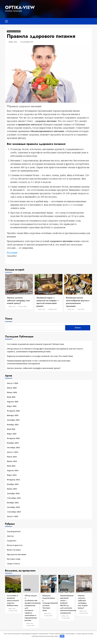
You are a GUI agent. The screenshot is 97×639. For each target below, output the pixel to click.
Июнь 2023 (12, 489)
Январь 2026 (12, 415)
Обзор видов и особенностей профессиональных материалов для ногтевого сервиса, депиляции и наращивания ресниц (45, 350)
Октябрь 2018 (13, 507)
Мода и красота (14, 545)
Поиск (8, 318)
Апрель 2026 (12, 401)
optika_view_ (13, 42)
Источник (12, 252)
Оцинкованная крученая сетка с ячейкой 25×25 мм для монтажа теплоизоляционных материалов (38, 362)
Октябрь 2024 (13, 447)
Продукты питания (14, 31)
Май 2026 (11, 397)
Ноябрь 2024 (12, 443)
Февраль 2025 (13, 438)
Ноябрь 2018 (12, 502)
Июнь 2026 (12, 392)
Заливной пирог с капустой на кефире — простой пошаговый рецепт (47, 301)
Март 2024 (11, 475)
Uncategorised (13, 531)
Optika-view (20, 7)
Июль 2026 (12, 388)
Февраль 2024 (13, 479)
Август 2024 (12, 452)
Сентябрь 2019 (14, 498)
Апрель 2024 (12, 470)
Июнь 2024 (12, 461)
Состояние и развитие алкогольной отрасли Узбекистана (35, 344)
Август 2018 (12, 516)
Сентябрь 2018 (14, 512)
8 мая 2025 (80, 309)
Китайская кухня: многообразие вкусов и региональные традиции (77, 301)
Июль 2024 (12, 456)
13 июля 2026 (30, 625)
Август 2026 (12, 383)
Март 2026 (11, 406)
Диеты (10, 536)
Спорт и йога (13, 563)
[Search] (89, 21)
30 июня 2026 (22, 306)
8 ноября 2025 (52, 309)
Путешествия (13, 559)
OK (62, 636)
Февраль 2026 (13, 411)
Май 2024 (11, 466)
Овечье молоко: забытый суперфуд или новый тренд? (18, 300)
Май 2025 (11, 429)
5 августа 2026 (13, 611)
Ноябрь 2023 (12, 484)
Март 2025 (11, 433)
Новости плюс (14, 550)
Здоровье (11, 540)
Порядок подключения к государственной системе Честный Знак (40, 356)
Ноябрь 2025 (12, 424)
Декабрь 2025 (13, 420)
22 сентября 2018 (26, 42)
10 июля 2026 (66, 618)
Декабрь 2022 (13, 493)
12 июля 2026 (48, 616)
